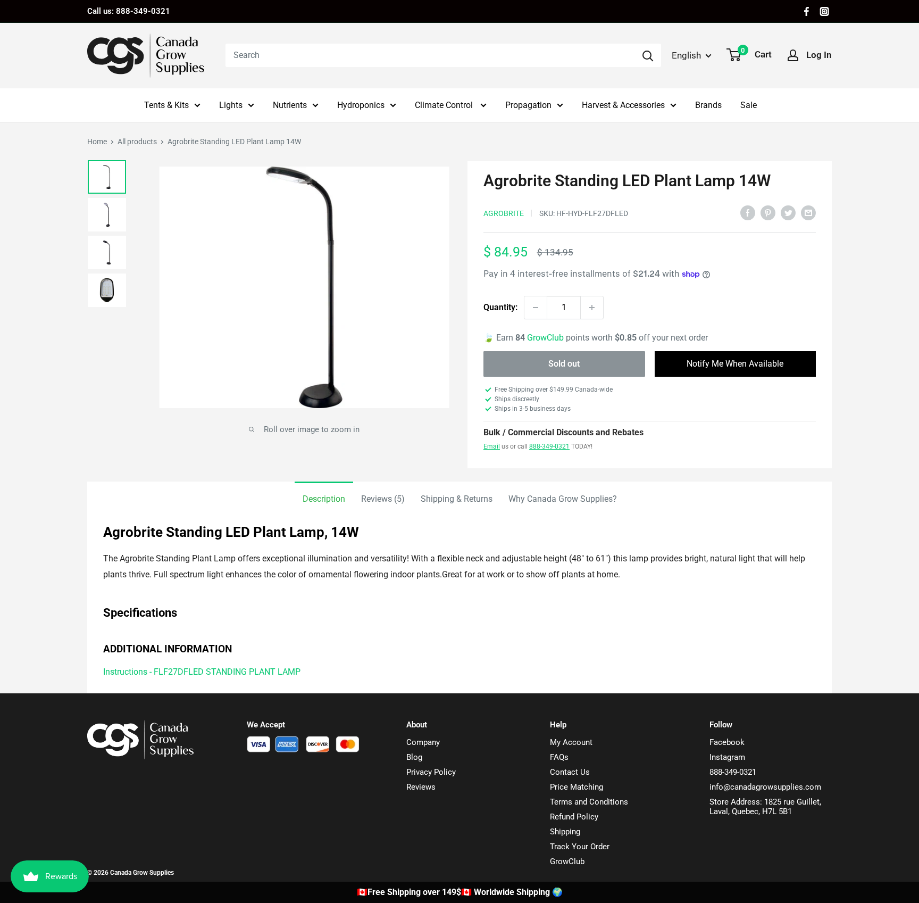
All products (137, 141)
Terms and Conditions (589, 802)
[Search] (647, 55)
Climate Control (445, 105)
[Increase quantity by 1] (592, 307)
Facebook (727, 742)
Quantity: (500, 307)
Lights (231, 105)
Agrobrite (503, 213)
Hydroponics (361, 105)
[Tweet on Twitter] (788, 212)
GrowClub (546, 338)
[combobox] (429, 55)
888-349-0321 (549, 446)
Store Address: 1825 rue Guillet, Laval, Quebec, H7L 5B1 (765, 806)
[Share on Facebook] (747, 212)
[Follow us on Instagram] (824, 11)
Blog (414, 757)
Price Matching (576, 787)
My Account (571, 742)
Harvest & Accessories (623, 105)
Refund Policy (574, 817)
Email (491, 446)
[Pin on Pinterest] (768, 212)
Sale (748, 105)
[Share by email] (808, 212)
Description (324, 499)
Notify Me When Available (735, 364)
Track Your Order (579, 846)
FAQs (559, 757)
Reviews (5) (383, 499)
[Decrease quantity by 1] (535, 307)
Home (97, 141)
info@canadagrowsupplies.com (765, 787)
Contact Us (570, 772)
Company (423, 742)
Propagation (528, 105)
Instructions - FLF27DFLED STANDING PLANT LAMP (201, 672)
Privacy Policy (431, 772)
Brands (708, 105)
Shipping (565, 831)
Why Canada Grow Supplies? (562, 499)
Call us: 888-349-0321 (128, 11)
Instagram (727, 757)
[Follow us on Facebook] (806, 11)
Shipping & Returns (456, 499)
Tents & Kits (166, 105)
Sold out (564, 364)
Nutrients (290, 105)
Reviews (421, 787)
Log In (819, 54)
